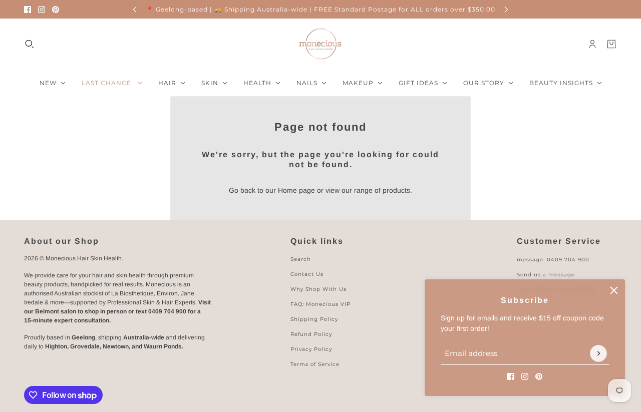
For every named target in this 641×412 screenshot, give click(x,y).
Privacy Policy (311, 349)
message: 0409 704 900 (553, 259)
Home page (296, 190)
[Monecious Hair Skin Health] (320, 44)
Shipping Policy (314, 319)
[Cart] (611, 44)
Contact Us (307, 274)
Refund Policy (311, 334)
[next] (506, 9)
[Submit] (598, 353)
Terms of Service (315, 364)
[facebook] (27, 9)
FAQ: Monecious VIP (320, 304)
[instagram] (41, 9)
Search (300, 259)
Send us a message (546, 274)
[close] (614, 290)
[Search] (29, 44)
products (396, 190)
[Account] (592, 44)
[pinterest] (55, 9)
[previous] (135, 9)
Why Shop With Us (318, 289)
